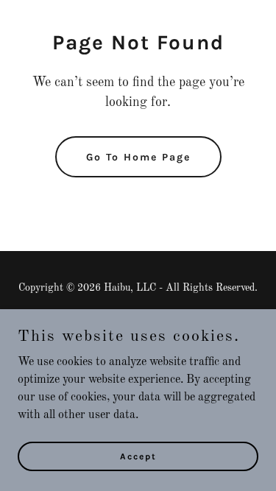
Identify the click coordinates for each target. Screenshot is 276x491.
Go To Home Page (138, 157)
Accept (138, 456)
